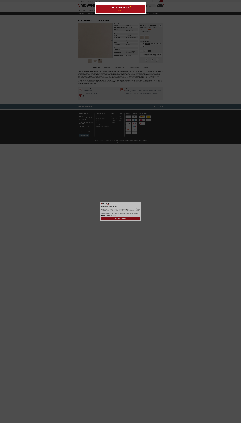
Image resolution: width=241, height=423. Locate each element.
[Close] (144, 3)
